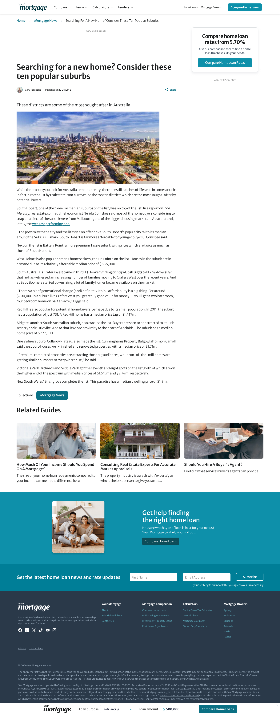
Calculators (101, 7)
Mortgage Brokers (211, 7)
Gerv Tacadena (33, 89)
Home (21, 20)
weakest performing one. (51, 224)
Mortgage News (45, 20)
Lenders (123, 7)
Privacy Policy (255, 585)
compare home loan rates (225, 63)
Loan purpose (89, 709)
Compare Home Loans (245, 7)
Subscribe (250, 577)
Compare (60, 7)
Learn (80, 7)
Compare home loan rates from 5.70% (225, 39)
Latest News (191, 7)
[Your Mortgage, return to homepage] (32, 7)
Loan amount (148, 709)
